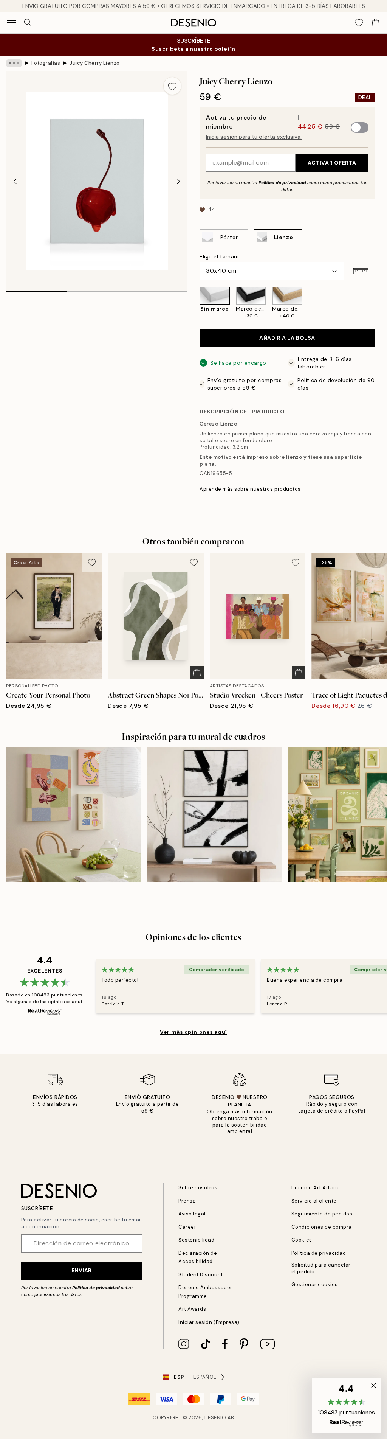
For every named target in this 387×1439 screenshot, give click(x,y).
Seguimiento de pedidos (321, 1214)
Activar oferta (332, 162)
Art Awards (192, 1309)
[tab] (36, 289)
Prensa (187, 1201)
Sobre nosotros (197, 1187)
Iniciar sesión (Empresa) (208, 1322)
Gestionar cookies (314, 1284)
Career (187, 1227)
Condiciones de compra (321, 1227)
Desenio (215, 1417)
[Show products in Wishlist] (359, 23)
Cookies (301, 1240)
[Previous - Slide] (15, 181)
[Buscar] (28, 23)
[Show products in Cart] (375, 23)
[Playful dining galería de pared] (73, 814)
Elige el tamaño (220, 256)
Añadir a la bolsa (287, 337)
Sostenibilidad (196, 1240)
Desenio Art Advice (315, 1187)
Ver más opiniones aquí (193, 1032)
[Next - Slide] (178, 181)
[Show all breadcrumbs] (14, 63)
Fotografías (45, 63)
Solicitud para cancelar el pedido (321, 1268)
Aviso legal (192, 1214)
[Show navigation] (11, 23)
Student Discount (200, 1274)
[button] (361, 271)
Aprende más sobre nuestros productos (250, 489)
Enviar (81, 1270)
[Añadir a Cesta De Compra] (197, 672)
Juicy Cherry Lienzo (95, 63)
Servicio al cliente (314, 1201)
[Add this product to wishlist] (172, 86)
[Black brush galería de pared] (214, 814)
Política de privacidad (282, 183)
